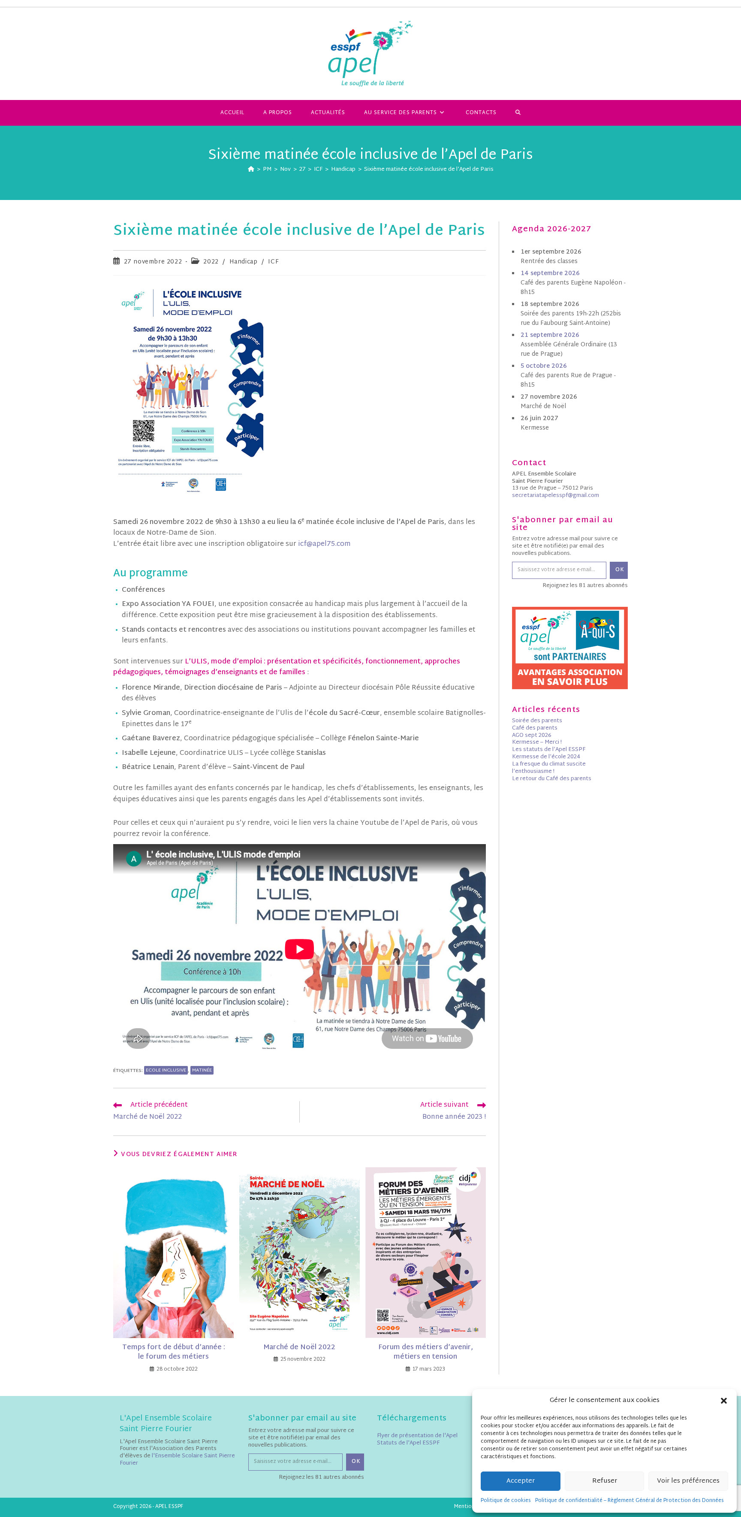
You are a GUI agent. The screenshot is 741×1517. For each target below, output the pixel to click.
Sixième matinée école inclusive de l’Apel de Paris (429, 169)
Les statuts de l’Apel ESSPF (548, 750)
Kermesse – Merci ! (537, 742)
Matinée (202, 1070)
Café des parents (534, 728)
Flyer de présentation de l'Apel (417, 1436)
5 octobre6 (544, 366)
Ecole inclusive (166, 1070)
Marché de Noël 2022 (299, 1348)
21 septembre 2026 (550, 335)
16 (550, 273)
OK (619, 570)
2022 (210, 262)
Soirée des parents (537, 721)
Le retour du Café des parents (551, 779)
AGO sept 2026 (531, 735)
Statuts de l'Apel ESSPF (408, 1443)
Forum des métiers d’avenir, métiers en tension (425, 1353)
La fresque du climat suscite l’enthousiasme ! (549, 768)
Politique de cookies (506, 1500)
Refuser (604, 1481)
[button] (724, 1400)
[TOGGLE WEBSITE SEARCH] (518, 113)
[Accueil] (251, 169)
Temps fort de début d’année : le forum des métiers (173, 1353)
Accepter (520, 1481)
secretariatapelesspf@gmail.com (555, 496)
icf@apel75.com (324, 544)
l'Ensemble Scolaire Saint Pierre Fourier (177, 1460)
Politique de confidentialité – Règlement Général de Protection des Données (629, 1500)
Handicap (243, 262)
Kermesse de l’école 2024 (546, 757)
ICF (273, 262)
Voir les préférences (688, 1481)
